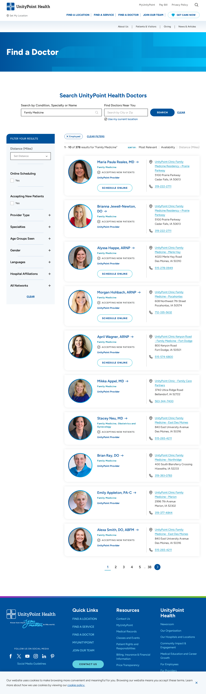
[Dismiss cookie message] (196, 683)
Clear (181, 112)
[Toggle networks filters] (49, 286)
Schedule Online (115, 187)
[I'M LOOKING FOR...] (196, 5)
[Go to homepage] (28, 6)
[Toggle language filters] (49, 262)
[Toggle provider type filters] (49, 215)
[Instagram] (36, 656)
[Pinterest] (52, 656)
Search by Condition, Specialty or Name (49, 105)
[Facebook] (10, 656)
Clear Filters (95, 136)
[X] (19, 656)
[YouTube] (27, 656)
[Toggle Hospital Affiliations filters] (49, 274)
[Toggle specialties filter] (49, 227)
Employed (74, 136)
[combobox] (57, 112)
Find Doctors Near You (120, 105)
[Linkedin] (44, 656)
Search (162, 112)
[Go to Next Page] (157, 567)
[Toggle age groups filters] (49, 239)
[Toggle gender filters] (49, 250)
